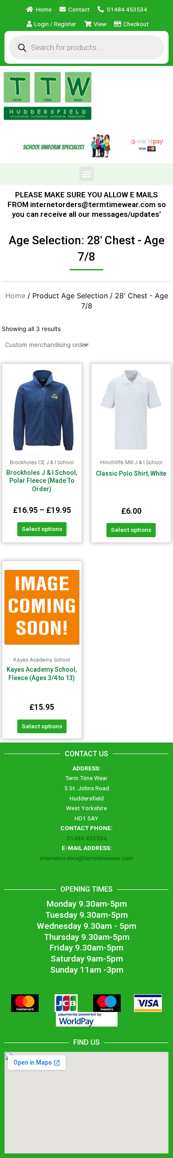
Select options (42, 528)
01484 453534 (87, 838)
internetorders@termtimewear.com (86, 858)
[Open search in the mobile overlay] (86, 47)
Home (15, 295)
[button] (86, 173)
